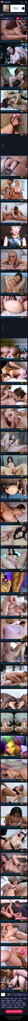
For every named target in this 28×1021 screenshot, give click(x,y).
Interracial (18, 1002)
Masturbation (4, 1005)
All (17, 18)
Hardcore (8, 1002)
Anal (12, 998)
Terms (15, 1019)
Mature (10, 1005)
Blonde (3, 1000)
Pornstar (3, 1007)
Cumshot (20, 1000)
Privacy (12, 1019)
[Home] (2, 2)
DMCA (19, 1019)
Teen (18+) (9, 1007)
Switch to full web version (14, 1011)
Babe (25, 998)
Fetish (3, 1002)
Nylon (19, 1005)
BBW (20, 998)
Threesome (16, 1007)
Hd (12, 1002)
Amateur (6, 998)
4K (25, 18)
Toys (22, 1007)
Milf (15, 1005)
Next (19, 994)
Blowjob (8, 1000)
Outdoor (24, 1005)
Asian (16, 998)
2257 (9, 1019)
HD (21, 18)
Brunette (14, 1000)
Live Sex (8, 2)
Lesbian (23, 1002)
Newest (6, 18)
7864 (9, 994)
